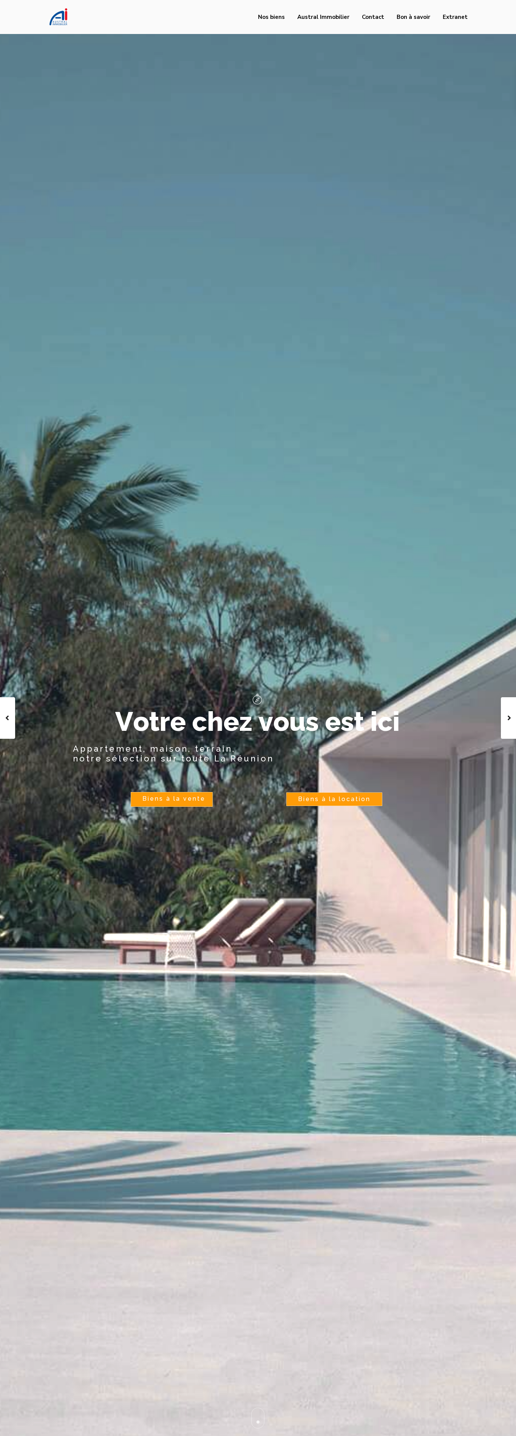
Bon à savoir (413, 17)
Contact (373, 17)
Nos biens (271, 17)
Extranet (455, 17)
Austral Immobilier (323, 17)
